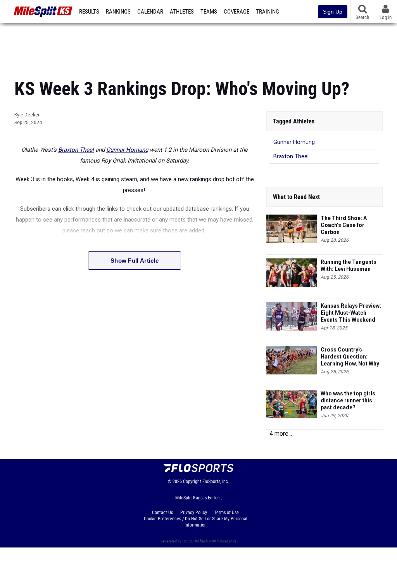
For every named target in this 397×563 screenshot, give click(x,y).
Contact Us (162, 512)
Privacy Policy (193, 512)
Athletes (182, 11)
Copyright (192, 481)
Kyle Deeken (27, 115)
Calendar (150, 11)
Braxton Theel (76, 149)
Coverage (236, 11)
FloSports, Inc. (215, 481)
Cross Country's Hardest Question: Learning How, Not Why (350, 356)
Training (267, 11)
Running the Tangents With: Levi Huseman (348, 265)
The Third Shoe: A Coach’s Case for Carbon (344, 225)
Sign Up (332, 12)
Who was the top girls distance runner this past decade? (348, 400)
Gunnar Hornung (127, 149)
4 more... (280, 433)
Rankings (118, 11)
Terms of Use (226, 512)
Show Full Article (134, 260)
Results (89, 11)
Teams (208, 11)
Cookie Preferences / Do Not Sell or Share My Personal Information (195, 522)
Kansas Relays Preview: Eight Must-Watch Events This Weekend (351, 313)
